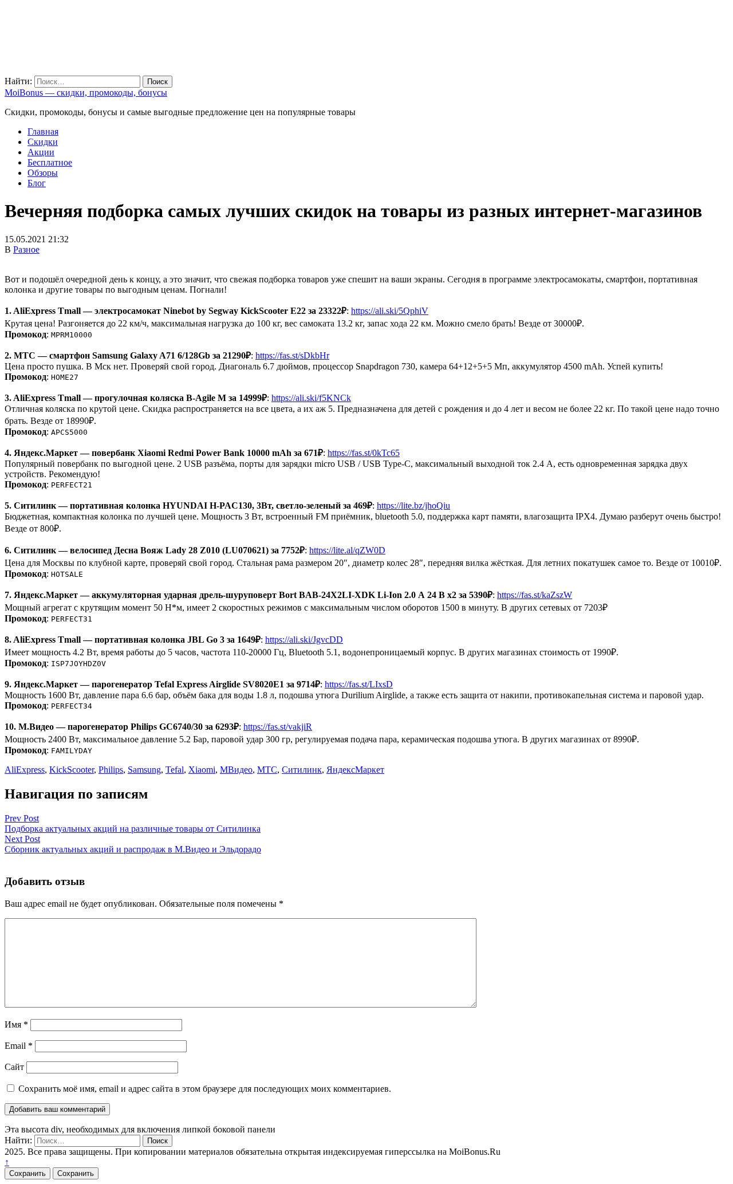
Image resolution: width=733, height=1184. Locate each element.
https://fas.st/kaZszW (534, 595)
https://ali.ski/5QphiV (389, 311)
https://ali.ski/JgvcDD (304, 639)
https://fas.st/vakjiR (277, 726)
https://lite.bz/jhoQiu (413, 505)
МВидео (236, 769)
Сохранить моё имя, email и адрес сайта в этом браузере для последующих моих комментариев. (204, 1088)
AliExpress (25, 769)
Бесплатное (49, 162)
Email (19, 1046)
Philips (110, 769)
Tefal (174, 769)
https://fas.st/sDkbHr (292, 355)
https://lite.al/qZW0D (347, 550)
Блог (36, 183)
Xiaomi (201, 769)
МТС (267, 769)
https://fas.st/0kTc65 (364, 453)
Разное (26, 249)
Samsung (144, 769)
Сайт (14, 1067)
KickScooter (71, 769)
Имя (16, 1024)
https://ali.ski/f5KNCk (311, 398)
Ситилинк (302, 769)
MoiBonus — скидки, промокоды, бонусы (86, 92)
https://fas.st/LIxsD (359, 684)
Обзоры (42, 173)
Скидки (42, 142)
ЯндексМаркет (355, 769)
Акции (40, 152)
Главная (42, 131)
